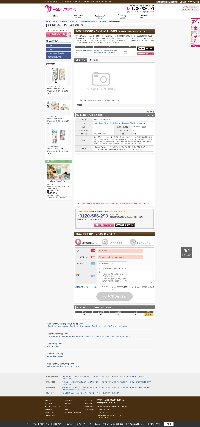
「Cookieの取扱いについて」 (138, 424)
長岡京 (104, 52)
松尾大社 (79, 393)
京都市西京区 (120, 336)
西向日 (60, 356)
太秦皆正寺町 (66, 384)
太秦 (84, 393)
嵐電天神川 (116, 393)
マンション (68, 406)
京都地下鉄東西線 (144, 387)
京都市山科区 (110, 336)
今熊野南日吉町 (105, 382)
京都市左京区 (70, 336)
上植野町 (86, 50)
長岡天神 (106, 50)
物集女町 (50, 346)
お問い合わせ (89, 409)
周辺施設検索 (89, 406)
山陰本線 (85, 387)
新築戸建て (68, 400)
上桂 (72, 393)
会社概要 (49, 403)
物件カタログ (50, 416)
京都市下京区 (131, 376)
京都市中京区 (80, 336)
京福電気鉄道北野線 (113, 387)
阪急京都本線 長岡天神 (56, 53)
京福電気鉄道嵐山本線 (97, 387)
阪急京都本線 (98, 50)
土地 (66, 409)
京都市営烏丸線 (67, 390)
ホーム (48, 400)
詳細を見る (149, 315)
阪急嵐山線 (76, 387)
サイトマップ (50, 412)
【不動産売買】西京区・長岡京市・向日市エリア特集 (109, 326)
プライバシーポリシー (92, 287)
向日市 (82, 50)
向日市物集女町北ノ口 (53, 116)
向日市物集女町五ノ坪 (53, 86)
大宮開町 (115, 382)
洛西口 (78, 366)
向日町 (49, 356)
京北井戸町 (123, 382)
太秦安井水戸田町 (135, 382)
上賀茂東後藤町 (93, 382)
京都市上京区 (60, 336)
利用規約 (79, 287)
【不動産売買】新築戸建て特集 (57, 326)
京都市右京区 (100, 336)
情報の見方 (150, 112)
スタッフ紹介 (89, 400)
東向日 (55, 356)
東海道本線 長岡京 (54, 57)
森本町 (56, 346)
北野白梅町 (107, 393)
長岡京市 (128, 336)
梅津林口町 (146, 382)
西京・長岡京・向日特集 (73, 412)
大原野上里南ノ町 (76, 382)
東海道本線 (97, 52)
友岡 (84, 382)
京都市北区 (51, 336)
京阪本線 (133, 387)
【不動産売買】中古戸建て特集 (79, 326)
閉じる (169, 424)
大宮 (89, 393)
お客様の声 (88, 403)
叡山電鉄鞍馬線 (79, 390)
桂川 (93, 393)
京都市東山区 (90, 336)
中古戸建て (68, 403)
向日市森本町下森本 (53, 146)
